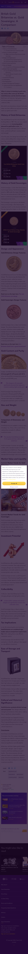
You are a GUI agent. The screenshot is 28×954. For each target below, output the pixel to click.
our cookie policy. (11, 479)
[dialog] (14, 477)
